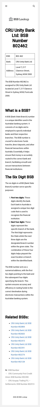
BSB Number (13, 370)
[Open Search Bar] (34, 6)
